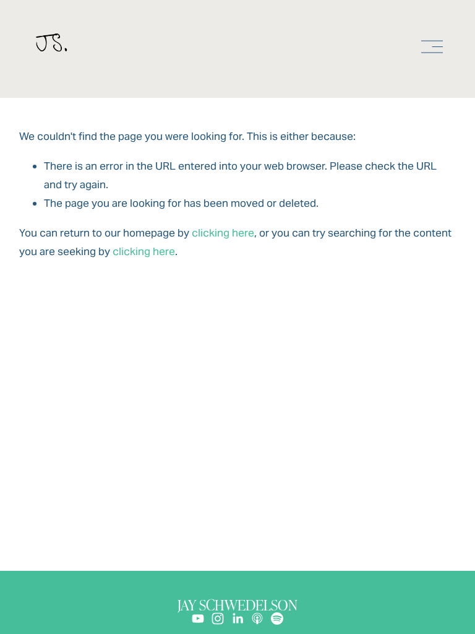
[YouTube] (198, 618)
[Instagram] (218, 618)
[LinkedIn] (237, 618)
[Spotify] (277, 618)
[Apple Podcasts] (257, 618)
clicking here (223, 233)
